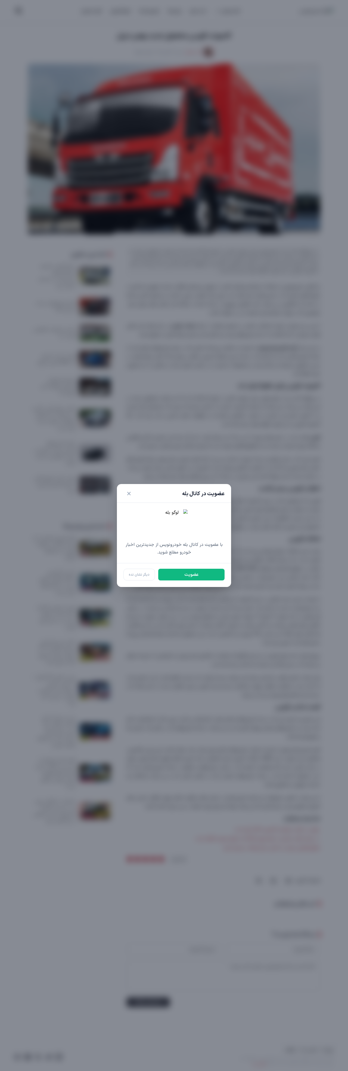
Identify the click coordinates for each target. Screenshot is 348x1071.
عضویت (191, 574)
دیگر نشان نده (139, 574)
